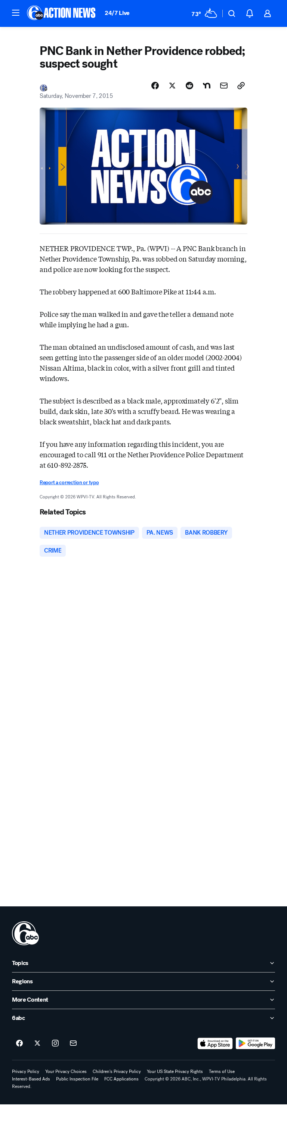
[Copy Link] (241, 85)
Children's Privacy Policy (117, 1071)
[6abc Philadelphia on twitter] (37, 1043)
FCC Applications (121, 1079)
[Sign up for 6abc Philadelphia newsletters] (73, 1043)
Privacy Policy (25, 1071)
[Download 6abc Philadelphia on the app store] (215, 1043)
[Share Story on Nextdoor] (206, 85)
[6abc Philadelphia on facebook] (19, 1043)
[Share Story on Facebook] (155, 85)
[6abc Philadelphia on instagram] (55, 1043)
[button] (16, 12)
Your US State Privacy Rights (175, 1071)
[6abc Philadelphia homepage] (62, 13)
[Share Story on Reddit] (189, 85)
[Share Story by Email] (223, 85)
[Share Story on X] (172, 85)
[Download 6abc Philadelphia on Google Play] (255, 1043)
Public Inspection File (77, 1079)
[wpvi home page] (25, 933)
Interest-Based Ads (31, 1079)
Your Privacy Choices (66, 1071)
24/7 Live (117, 13)
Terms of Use (222, 1071)
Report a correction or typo (69, 482)
